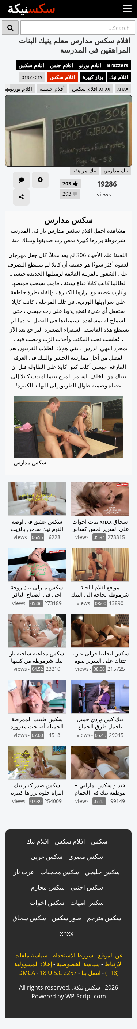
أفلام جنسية (52, 88)
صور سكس (66, 918)
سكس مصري (85, 856)
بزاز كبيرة (93, 76)
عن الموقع (110, 955)
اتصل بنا (90, 973)
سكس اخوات (47, 902)
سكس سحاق (29, 918)
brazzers (31, 76)
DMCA (26, 973)
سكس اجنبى (87, 887)
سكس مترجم (104, 918)
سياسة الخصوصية (78, 964)
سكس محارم (48, 887)
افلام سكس (31, 65)
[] (10, 27)
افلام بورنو (90, 65)
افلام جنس (61, 65)
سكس (99, 841)
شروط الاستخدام (72, 955)
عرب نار (24, 872)
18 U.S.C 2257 (58, 973)
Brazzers (117, 65)
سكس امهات (87, 902)
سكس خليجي (102, 872)
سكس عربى (46, 856)
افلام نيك (118, 76)
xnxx (122, 88)
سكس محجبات (59, 872)
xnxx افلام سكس (91, 88)
